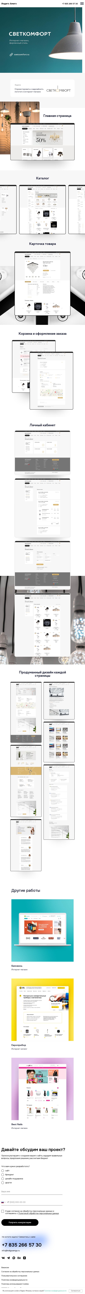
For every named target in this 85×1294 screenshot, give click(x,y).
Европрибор (18, 1045)
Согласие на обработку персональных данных (20, 1271)
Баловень (16, 966)
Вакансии (5, 1267)
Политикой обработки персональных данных (38, 1213)
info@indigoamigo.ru (11, 1250)
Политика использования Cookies (15, 1284)
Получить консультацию (20, 1222)
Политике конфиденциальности (55, 1291)
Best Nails (16, 1124)
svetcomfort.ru (21, 55)
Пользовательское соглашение (14, 1276)
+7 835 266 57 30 (70, 4)
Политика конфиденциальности (14, 1280)
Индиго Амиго (9, 3)
